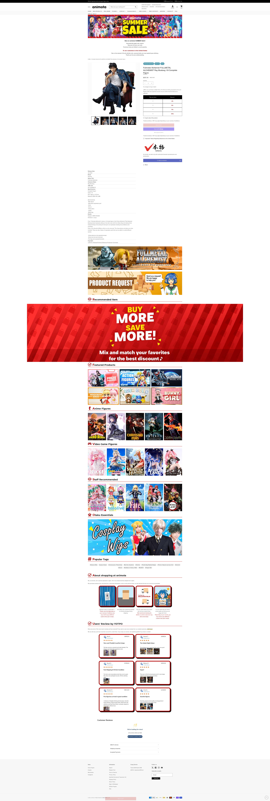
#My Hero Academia (129, 565)
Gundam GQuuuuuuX (157, 4)
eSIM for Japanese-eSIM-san (137, 770)
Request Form (112, 770)
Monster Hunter (145, 6)
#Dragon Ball (148, 567)
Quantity (145, 80)
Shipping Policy (112, 779)
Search (110, 767)
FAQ (110, 789)
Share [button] (146, 164)
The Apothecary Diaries (160, 6)
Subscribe (156, 778)
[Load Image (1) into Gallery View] (95, 121)
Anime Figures (91, 767)
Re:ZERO (152, 6)
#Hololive (137, 565)
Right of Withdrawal (113, 784)
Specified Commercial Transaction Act (117, 777)
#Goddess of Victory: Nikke (130, 567)
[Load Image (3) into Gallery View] (114, 121)
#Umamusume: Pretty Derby (115, 565)
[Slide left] (89, 120)
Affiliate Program (113, 786)
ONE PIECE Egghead (146, 4)
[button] (89, 7)
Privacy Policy (112, 774)
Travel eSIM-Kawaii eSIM (136, 767)
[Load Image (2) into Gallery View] (104, 121)
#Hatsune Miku (93, 565)
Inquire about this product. (151, 118)
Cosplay (89, 770)
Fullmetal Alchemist (148, 63)
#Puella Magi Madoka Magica (149, 565)
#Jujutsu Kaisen (103, 565)
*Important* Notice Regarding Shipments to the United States (160, 138)
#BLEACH (141, 567)
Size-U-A (157, 63)
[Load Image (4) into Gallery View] (123, 121)
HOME (89, 59)
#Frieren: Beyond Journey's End (165, 565)
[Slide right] (138, 120)
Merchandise (91, 772)
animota (92, 797)
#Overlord (177, 565)
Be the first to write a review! (135, 736)
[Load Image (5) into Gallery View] (132, 121)
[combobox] (123, 7)
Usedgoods (90, 774)
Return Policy (112, 781)
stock (162, 63)
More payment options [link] (158, 132)
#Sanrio (120, 567)
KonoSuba (144, 8)
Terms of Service (113, 772)
